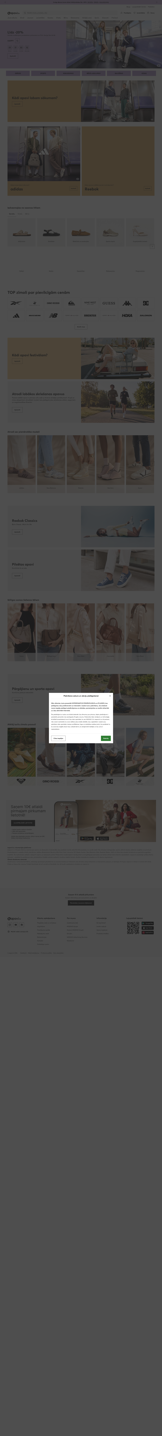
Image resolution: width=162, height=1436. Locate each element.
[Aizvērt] (110, 696)
